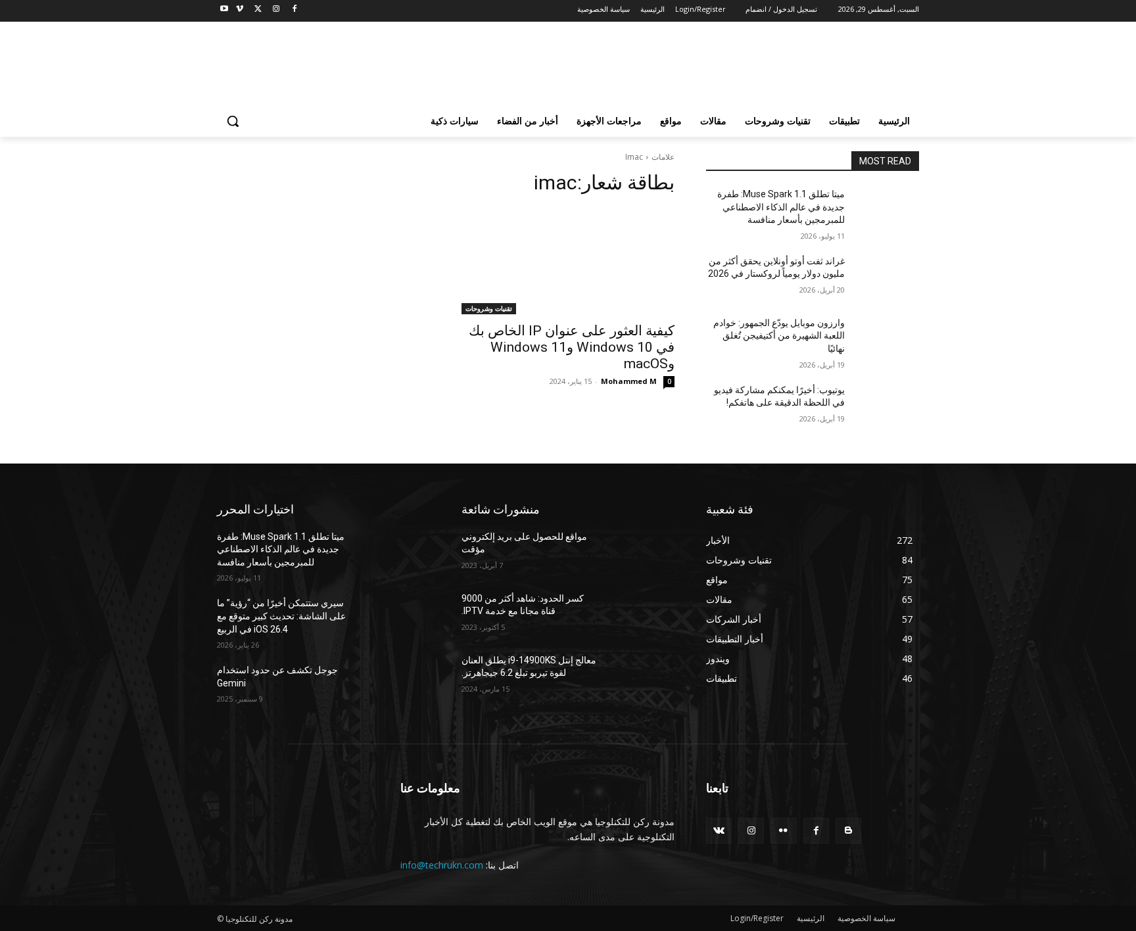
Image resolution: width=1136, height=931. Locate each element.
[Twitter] (258, 9)
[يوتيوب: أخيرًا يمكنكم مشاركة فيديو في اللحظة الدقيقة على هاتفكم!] (887, 406)
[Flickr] (783, 831)
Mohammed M (629, 381)
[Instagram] (275, 9)
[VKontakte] (719, 831)
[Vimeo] (239, 9)
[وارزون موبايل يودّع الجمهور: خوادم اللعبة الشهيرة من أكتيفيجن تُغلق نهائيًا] (887, 339)
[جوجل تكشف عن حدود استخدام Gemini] (398, 686)
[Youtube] (224, 9)
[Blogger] (848, 831)
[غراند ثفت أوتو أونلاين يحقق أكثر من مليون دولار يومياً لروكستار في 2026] (887, 277)
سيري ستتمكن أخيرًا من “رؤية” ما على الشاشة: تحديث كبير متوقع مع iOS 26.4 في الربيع (281, 616)
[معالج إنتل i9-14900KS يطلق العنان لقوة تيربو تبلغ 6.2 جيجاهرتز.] (642, 676)
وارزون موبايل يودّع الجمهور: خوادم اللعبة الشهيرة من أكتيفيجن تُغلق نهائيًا (779, 336)
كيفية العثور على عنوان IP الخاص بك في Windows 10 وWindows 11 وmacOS (571, 347)
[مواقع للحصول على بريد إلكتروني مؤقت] (642, 553)
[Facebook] (294, 9)
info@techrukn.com (441, 865)
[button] (232, 121)
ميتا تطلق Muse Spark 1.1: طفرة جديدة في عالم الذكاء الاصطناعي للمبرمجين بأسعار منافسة (781, 207)
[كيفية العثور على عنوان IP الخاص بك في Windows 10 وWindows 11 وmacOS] (568, 261)
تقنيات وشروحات (488, 308)
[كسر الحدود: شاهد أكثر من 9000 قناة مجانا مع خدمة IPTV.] (642, 614)
